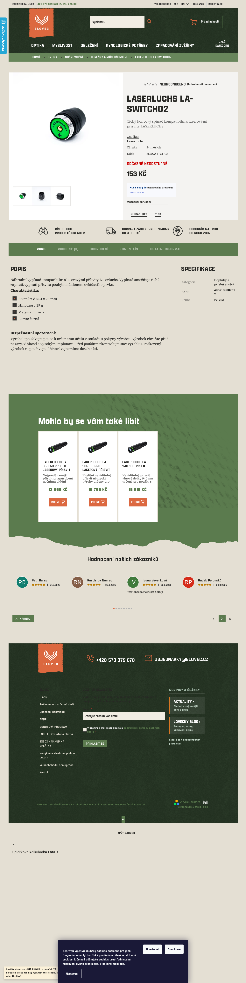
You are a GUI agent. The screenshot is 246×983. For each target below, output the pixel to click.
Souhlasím (174, 949)
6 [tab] (126, 608)
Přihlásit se (95, 744)
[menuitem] (37, 45)
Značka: (135, 138)
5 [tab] (124, 608)
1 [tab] (114, 608)
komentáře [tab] (129, 249)
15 (230, 618)
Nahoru (25, 619)
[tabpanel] (40, 583)
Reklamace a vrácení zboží (57, 704)
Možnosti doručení (139, 202)
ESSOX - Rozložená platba (56, 734)
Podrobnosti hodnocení (202, 84)
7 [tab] (129, 608)
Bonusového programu (160, 187)
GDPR (43, 719)
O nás (43, 697)
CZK (183, 4)
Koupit (56, 502)
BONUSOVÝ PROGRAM (53, 727)
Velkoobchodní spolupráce (57, 765)
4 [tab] (121, 608)
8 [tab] (131, 608)
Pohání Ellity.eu (137, 192)
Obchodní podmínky (52, 712)
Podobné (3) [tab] (68, 249)
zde (122, 964)
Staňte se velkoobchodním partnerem (184, 741)
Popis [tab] (42, 249)
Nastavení (72, 974)
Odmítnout (152, 949)
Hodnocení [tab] (99, 249)
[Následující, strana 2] (222, 618)
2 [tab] (116, 608)
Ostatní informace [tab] (167, 249)
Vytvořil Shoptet (190, 802)
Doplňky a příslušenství (224, 282)
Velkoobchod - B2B (166, 4)
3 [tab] (119, 608)
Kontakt (45, 772)
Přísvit (219, 300)
